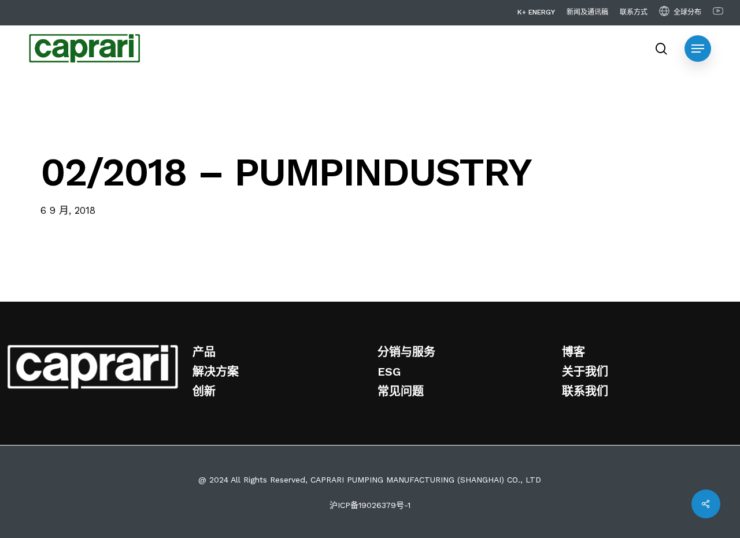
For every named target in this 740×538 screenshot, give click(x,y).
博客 (573, 352)
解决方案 (216, 372)
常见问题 (401, 391)
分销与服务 (406, 352)
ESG (389, 372)
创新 (204, 391)
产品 (204, 352)
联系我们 (585, 391)
